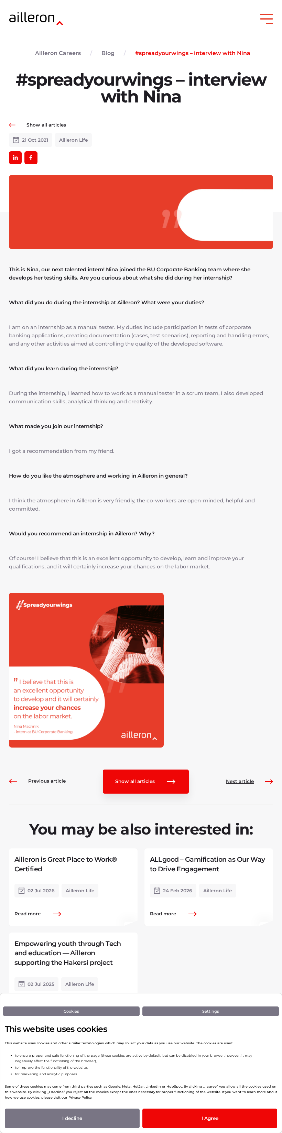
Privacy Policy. (80, 1097)
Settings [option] (210, 1011)
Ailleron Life (73, 140)
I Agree (210, 1118)
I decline (72, 1118)
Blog (108, 53)
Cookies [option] (71, 1011)
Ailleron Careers (58, 53)
